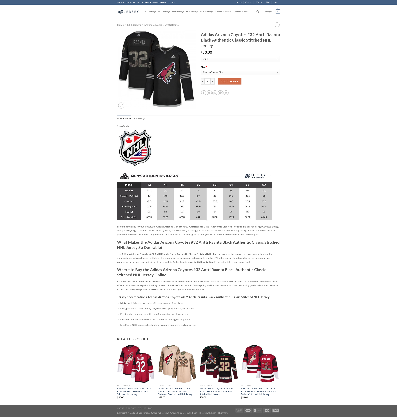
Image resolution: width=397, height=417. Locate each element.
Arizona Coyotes (153, 24)
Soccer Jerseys (222, 11)
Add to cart (229, 81)
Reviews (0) (139, 118)
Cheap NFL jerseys (200, 413)
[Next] (279, 374)
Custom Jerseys (241, 11)
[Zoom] (121, 106)
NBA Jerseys (164, 11)
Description (124, 118)
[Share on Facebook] (203, 92)
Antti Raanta (172, 24)
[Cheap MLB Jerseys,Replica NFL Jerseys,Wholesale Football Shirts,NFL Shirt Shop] (128, 11)
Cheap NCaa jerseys (180, 413)
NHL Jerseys (192, 11)
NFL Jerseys (150, 11)
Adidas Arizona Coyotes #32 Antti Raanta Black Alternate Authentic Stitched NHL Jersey (216, 391)
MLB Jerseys (178, 11)
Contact (248, 2)
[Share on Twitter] (209, 92)
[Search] (257, 12)
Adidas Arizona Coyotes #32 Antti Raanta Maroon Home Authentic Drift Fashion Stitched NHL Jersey (259, 391)
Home (120, 24)
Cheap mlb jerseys (160, 413)
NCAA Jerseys (206, 11)
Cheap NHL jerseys (219, 413)
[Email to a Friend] (214, 92)
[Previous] (117, 374)
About (239, 2)
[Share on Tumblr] (226, 92)
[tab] (124, 119)
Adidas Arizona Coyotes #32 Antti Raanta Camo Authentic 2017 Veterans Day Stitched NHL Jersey (175, 391)
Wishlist (259, 2)
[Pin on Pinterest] (220, 92)
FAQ (268, 2)
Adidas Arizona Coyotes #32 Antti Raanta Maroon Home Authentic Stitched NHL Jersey (134, 391)
